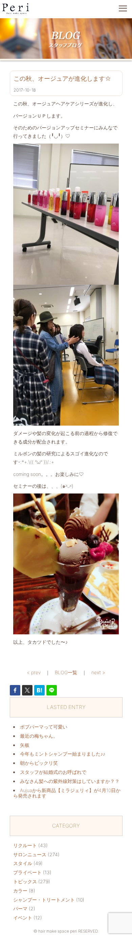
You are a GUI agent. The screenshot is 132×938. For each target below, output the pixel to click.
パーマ (20, 908)
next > (98, 672)
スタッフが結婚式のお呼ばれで (53, 772)
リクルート (25, 845)
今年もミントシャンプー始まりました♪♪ (62, 754)
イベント (22, 917)
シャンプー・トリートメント (44, 900)
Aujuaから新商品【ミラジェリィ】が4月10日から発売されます (66, 793)
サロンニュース (29, 854)
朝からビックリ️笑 (39, 763)
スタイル (22, 863)
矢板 (24, 745)
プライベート (27, 872)
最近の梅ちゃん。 (39, 736)
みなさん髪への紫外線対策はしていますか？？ (69, 781)
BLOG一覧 (66, 672)
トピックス (25, 881)
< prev (34, 672)
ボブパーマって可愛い (43, 727)
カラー (20, 890)
